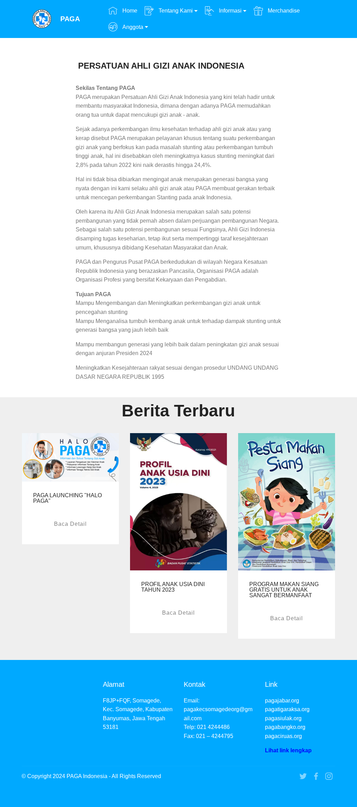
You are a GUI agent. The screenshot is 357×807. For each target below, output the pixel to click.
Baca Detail (70, 524)
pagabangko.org (285, 727)
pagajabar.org (282, 701)
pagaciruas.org (283, 736)
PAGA (70, 19)
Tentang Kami (175, 11)
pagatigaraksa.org (287, 709)
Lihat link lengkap (288, 750)
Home (129, 11)
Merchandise (283, 11)
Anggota (132, 27)
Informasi (230, 11)
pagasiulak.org (283, 718)
